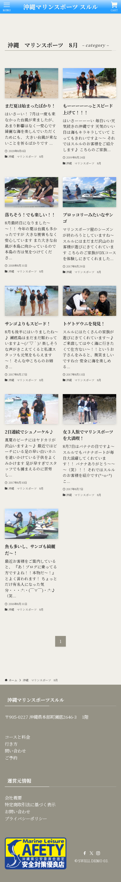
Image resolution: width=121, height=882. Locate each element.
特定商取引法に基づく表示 (30, 804)
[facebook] (84, 853)
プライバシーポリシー (26, 818)
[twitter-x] (91, 853)
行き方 (11, 744)
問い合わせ (15, 750)
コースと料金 (17, 737)
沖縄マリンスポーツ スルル (60, 7)
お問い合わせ (17, 811)
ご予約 (11, 757)
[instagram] (98, 853)
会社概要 (13, 797)
